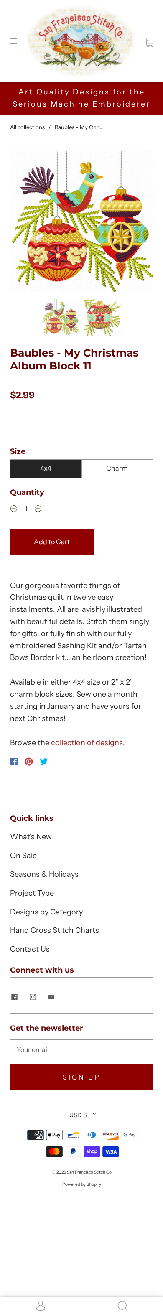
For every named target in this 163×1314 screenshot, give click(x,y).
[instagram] (32, 997)
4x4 (45, 468)
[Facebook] (14, 761)
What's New (31, 836)
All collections (27, 127)
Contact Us (30, 949)
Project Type (32, 893)
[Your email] (81, 1049)
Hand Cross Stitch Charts (54, 930)
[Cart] (149, 41)
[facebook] (14, 997)
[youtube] (51, 997)
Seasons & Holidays (44, 874)
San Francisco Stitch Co (89, 1172)
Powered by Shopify (81, 1184)
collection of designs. (88, 742)
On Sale (23, 855)
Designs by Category (46, 912)
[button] (24, 222)
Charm (117, 468)
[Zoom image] (81, 222)
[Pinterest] (28, 761)
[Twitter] (43, 761)
